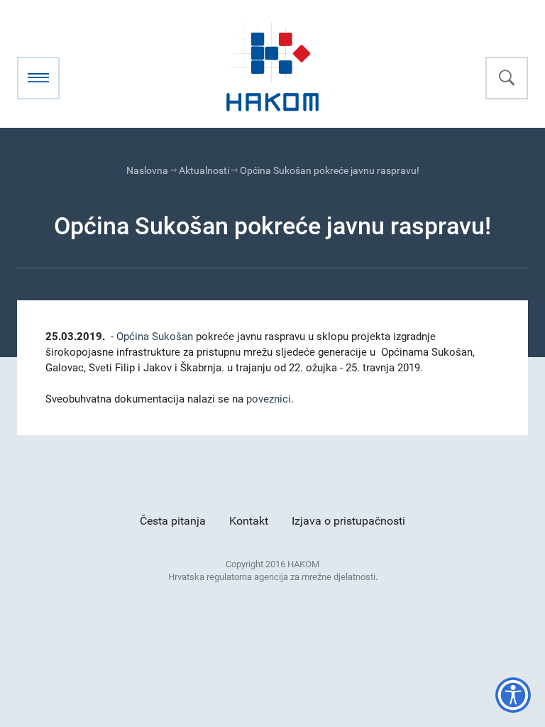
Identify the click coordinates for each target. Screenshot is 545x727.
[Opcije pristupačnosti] (513, 695)
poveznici (268, 399)
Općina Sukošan (154, 336)
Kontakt (248, 521)
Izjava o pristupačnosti (348, 521)
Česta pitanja (173, 521)
